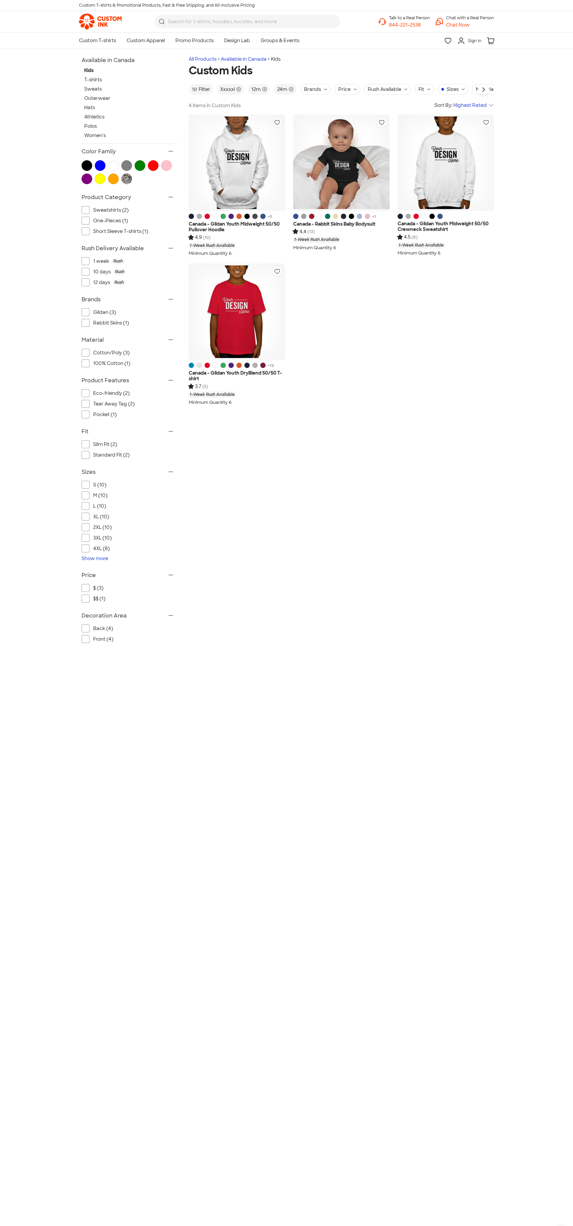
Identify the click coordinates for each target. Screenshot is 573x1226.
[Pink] (367, 216)
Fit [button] (421, 89)
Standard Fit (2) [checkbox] (111, 455)
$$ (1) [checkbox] (99, 599)
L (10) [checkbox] (99, 506)
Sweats (93, 89)
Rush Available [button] (384, 89)
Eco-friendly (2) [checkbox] (111, 393)
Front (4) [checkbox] (103, 639)
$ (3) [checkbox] (98, 588)
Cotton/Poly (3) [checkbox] (111, 353)
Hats (89, 107)
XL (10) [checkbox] (101, 517)
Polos (90, 126)
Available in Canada (244, 59)
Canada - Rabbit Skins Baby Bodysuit (334, 224)
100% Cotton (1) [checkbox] (111, 363)
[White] (215, 216)
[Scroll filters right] (483, 89)
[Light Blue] (359, 216)
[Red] (207, 216)
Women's (95, 135)
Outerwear (97, 98)
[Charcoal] (255, 216)
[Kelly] (327, 216)
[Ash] (199, 365)
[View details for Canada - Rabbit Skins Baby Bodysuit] (341, 162)
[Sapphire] (191, 365)
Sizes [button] (453, 89)
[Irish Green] (223, 216)
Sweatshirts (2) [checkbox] (111, 210)
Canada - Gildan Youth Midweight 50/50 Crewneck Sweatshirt (443, 227)
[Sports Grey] (199, 216)
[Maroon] (263, 365)
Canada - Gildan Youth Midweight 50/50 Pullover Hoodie (234, 227)
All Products (203, 59)
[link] (100, 22)
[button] (470, 25)
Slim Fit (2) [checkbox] (105, 444)
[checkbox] (133, 261)
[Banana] (335, 216)
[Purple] (231, 216)
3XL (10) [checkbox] (102, 538)
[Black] (247, 216)
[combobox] (247, 21)
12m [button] (256, 89)
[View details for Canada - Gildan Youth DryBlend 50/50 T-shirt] (237, 311)
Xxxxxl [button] (227, 89)
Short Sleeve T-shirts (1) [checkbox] (120, 231)
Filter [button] (204, 89)
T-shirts (93, 80)
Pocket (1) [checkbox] (105, 414)
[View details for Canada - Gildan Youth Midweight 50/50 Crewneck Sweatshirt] (446, 162)
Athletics (94, 117)
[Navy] (191, 216)
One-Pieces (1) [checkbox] (110, 221)
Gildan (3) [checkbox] (104, 312)
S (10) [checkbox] (99, 485)
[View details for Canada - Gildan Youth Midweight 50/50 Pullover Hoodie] (237, 162)
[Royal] (263, 216)
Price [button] (344, 89)
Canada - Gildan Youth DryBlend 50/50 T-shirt (235, 376)
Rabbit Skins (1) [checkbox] (111, 323)
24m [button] (282, 89)
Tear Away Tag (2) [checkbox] (114, 404)
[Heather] (303, 216)
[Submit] (162, 21)
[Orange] (239, 216)
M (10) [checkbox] (100, 495)
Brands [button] (312, 89)
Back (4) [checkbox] (103, 628)
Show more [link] (95, 558)
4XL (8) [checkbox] (101, 548)
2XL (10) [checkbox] (102, 527)
